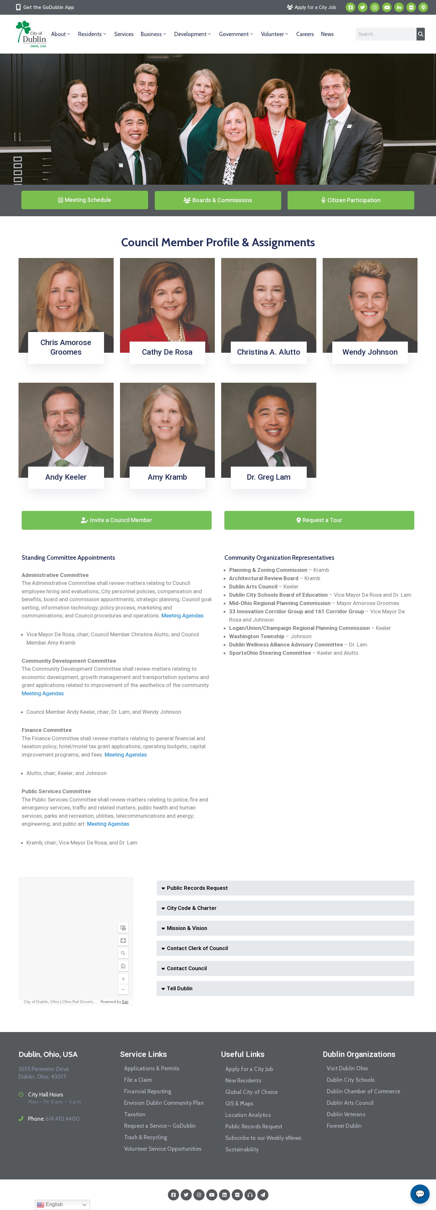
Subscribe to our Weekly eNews (263, 1138)
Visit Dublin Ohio (347, 1068)
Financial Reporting (147, 1091)
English (53, 1204)
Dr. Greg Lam (268, 477)
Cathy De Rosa (167, 352)
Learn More (64, 362)
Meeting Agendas (183, 615)
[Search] (421, 34)
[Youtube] (387, 7)
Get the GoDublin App (48, 7)
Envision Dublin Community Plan (164, 1103)
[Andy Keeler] (66, 429)
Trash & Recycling (145, 1137)
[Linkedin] (399, 7)
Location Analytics (248, 1115)
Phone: (53, 1119)
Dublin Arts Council (350, 1103)
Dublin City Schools (351, 1080)
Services (124, 34)
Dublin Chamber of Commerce (363, 1091)
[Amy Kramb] (167, 429)
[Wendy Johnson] (370, 305)
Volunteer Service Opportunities (162, 1149)
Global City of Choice (251, 1092)
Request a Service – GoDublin (160, 1126)
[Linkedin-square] (224, 1194)
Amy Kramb (167, 477)
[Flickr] (411, 7)
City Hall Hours (45, 1094)
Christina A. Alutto (268, 352)
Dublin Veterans (346, 1114)
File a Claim (138, 1080)
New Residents (243, 1080)
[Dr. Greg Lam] (268, 429)
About (58, 34)
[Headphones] (250, 1194)
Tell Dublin (179, 988)
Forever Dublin (344, 1126)
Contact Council (187, 968)
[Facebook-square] (350, 7)
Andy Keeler (65, 477)
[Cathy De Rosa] (167, 305)
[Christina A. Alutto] (268, 305)
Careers (305, 34)
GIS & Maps (239, 1103)
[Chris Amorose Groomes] (66, 305)
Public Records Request (197, 888)
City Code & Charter (192, 908)
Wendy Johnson (370, 352)
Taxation (135, 1114)
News (327, 34)
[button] (285, 888)
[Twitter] (362, 7)
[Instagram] (375, 7)
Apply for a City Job (249, 1069)
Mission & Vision (187, 928)
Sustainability (242, 1149)
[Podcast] (423, 7)
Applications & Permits (151, 1068)
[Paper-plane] (262, 1194)
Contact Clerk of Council (197, 948)
